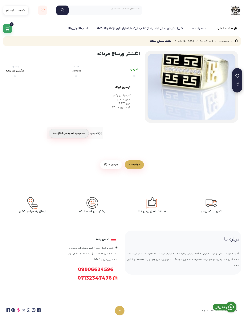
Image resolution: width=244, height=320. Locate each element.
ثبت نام (10, 10)
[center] (62, 10)
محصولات (200, 28)
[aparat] (18, 310)
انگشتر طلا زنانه (186, 41)
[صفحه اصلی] (236, 41)
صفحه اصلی (226, 28)
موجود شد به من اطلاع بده (67, 133)
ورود (20, 10)
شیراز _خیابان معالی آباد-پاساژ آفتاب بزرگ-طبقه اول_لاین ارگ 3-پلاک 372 (140, 28)
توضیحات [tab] (134, 164)
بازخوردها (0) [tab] (111, 164)
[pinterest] (13, 310)
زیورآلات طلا (206, 41)
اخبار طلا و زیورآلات (77, 28)
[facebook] (8, 310)
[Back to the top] (119, 310)
